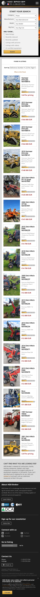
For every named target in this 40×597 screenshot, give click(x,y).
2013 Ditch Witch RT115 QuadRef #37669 (28, 179)
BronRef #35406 (26, 392)
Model (12, 23)
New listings (10, 34)
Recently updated (12, 40)
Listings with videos (12, 45)
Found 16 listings (20, 61)
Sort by (6, 68)
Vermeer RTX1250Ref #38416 (26, 80)
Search (12, 52)
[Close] (37, 3)
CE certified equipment (13, 48)
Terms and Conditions (14, 570)
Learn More (7, 499)
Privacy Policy (5, 570)
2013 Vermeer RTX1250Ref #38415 (27, 104)
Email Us (8, 565)
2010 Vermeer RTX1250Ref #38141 (27, 153)
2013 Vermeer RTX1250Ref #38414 (27, 129)
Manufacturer (9, 19)
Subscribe (6, 523)
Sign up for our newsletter (14, 519)
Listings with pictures (13, 43)
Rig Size (11, 27)
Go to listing (7, 542)
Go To (21, 545)
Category (11, 15)
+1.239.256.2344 (25, 561)
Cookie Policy (6, 586)
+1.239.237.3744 (25, 559)
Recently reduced (12, 37)
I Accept (7, 592)
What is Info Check (20, 72)
